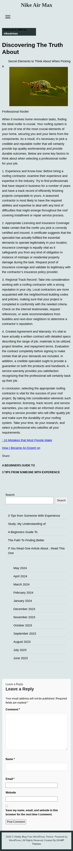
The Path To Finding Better (26, 540)
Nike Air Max (36, 5)
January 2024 (22, 601)
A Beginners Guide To (18, 465)
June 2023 (20, 658)
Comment (13, 709)
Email (10, 778)
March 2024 (21, 584)
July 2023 (19, 650)
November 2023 (24, 617)
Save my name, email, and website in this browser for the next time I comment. (32, 812)
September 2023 (24, 633)
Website (11, 792)
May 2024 (20, 568)
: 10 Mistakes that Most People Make (27, 440)
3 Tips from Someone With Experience (31, 472)
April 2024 (20, 576)
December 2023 (24, 609)
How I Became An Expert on (21, 448)
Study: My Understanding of (27, 524)
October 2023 (22, 625)
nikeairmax (11, 33)
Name (10, 759)
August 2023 (22, 641)
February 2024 (23, 592)
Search (10, 494)
